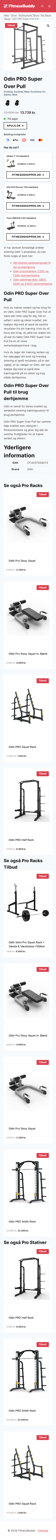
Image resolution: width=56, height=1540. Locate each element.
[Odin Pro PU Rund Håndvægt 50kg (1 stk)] (17, 103)
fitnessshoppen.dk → (28, 174)
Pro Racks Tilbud (21, 91)
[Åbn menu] (49, 6)
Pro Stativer (35, 91)
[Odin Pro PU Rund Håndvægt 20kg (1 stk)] (8, 103)
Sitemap (43, 1530)
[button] (48, 26)
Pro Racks (8, 91)
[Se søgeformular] (42, 6)
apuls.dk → (15, 125)
